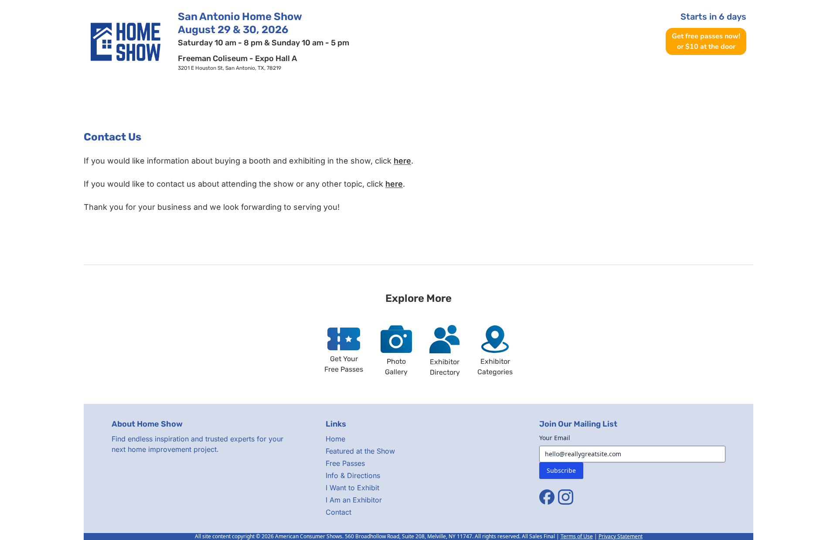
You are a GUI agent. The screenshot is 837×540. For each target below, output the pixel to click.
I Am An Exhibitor (711, 96)
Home (9, 96)
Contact (823, 96)
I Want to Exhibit (352, 487)
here (402, 160)
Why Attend (362, 96)
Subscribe (561, 470)
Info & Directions (353, 475)
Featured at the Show (360, 451)
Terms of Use (577, 536)
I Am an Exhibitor (354, 500)
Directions (469, 96)
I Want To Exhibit (584, 96)
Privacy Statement (621, 536)
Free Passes (252, 96)
